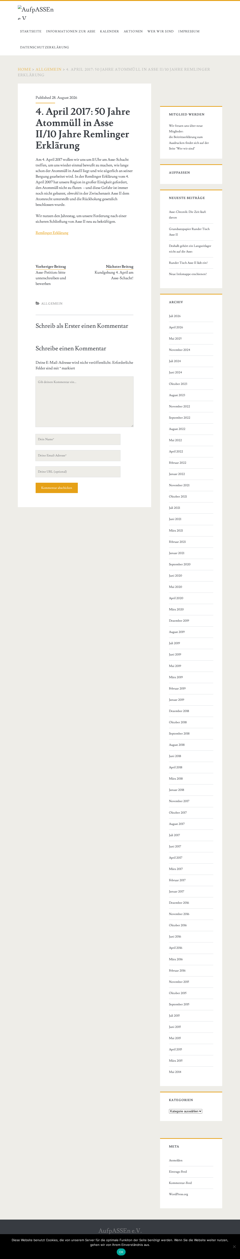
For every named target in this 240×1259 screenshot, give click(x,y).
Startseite (31, 31)
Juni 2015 (175, 1027)
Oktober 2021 (178, 496)
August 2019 (177, 632)
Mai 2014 (175, 1072)
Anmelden (176, 1160)
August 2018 (177, 745)
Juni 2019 (175, 654)
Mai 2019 (175, 666)
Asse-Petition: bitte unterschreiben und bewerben (51, 278)
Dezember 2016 (179, 903)
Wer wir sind (160, 31)
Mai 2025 (175, 339)
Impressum (189, 31)
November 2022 (179, 406)
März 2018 (176, 779)
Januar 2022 (177, 474)
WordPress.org (178, 1194)
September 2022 (179, 418)
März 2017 (176, 869)
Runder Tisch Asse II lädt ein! (188, 263)
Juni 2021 (175, 519)
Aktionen (133, 31)
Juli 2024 (175, 361)
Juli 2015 (174, 1016)
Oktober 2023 (178, 384)
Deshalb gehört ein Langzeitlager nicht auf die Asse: (190, 248)
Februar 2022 (177, 463)
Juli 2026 (175, 316)
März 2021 (176, 530)
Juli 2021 (174, 508)
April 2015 (175, 1049)
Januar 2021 (176, 553)
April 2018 (175, 767)
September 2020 (180, 564)
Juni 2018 (175, 756)
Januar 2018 (176, 790)
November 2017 (179, 801)
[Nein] (234, 1246)
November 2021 (179, 485)
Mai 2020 (175, 587)
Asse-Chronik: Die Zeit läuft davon (187, 214)
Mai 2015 (175, 1038)
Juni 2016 (175, 936)
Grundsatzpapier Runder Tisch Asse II (189, 232)
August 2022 (177, 429)
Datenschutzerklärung (45, 47)
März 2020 (176, 609)
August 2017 (177, 824)
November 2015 (179, 982)
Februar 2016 (177, 970)
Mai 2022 (175, 440)
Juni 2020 (175, 576)
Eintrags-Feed (178, 1172)
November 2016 (179, 914)
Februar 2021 (177, 542)
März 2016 (176, 959)
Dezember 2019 (179, 621)
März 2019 (176, 677)
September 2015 (179, 1004)
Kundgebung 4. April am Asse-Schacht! (114, 275)
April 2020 (176, 598)
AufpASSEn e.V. (120, 1231)
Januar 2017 (176, 891)
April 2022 (176, 451)
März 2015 (176, 1061)
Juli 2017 (174, 835)
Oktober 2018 (178, 722)
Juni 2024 (175, 372)
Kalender (109, 31)
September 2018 (179, 733)
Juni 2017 (175, 846)
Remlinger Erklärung (52, 232)
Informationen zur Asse (71, 31)
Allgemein (49, 69)
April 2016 (175, 948)
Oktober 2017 (178, 813)
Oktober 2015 (178, 993)
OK (121, 1252)
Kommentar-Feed (180, 1183)
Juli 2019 (174, 643)
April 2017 (175, 858)
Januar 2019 (176, 700)
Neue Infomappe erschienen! (188, 274)
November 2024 (179, 350)
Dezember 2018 (179, 711)
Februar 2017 (177, 880)
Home (24, 69)
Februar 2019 (177, 688)
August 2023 (177, 395)
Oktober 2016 (178, 925)
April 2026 (176, 327)
